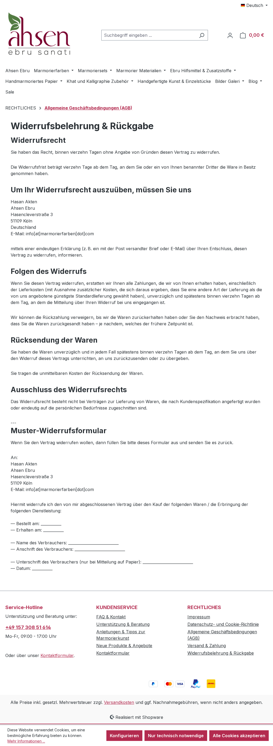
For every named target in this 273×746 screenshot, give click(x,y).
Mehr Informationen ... (26, 741)
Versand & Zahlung (206, 645)
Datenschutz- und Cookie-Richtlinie (223, 624)
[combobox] (148, 35)
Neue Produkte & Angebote (124, 645)
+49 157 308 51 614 (28, 627)
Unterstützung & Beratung (123, 624)
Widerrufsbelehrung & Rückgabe (220, 653)
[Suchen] (201, 35)
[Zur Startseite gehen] (45, 34)
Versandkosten (119, 702)
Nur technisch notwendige (176, 735)
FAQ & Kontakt (111, 616)
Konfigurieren (124, 735)
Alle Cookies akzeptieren (239, 735)
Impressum (198, 616)
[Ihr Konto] (230, 35)
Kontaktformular (57, 655)
